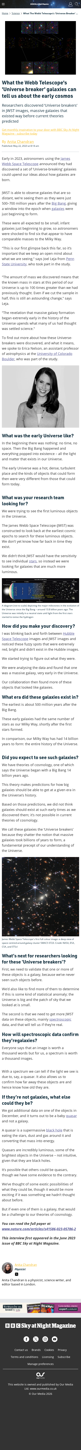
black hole (54, 1130)
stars (33, 561)
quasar (71, 1115)
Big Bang (59, 203)
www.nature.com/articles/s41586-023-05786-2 (39, 1229)
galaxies (58, 208)
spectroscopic (60, 1019)
